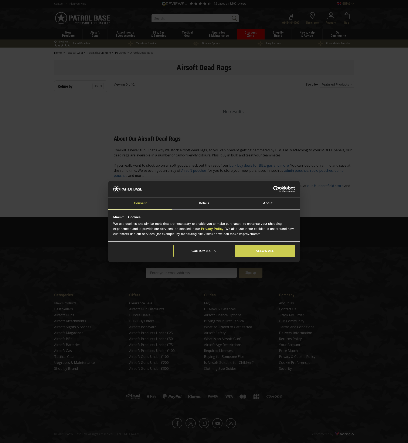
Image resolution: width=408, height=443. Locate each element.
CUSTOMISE (201, 251)
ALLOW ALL (265, 251)
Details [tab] (204, 203)
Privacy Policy (212, 229)
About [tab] (267, 203)
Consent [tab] (140, 203)
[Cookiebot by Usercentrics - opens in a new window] (276, 189)
